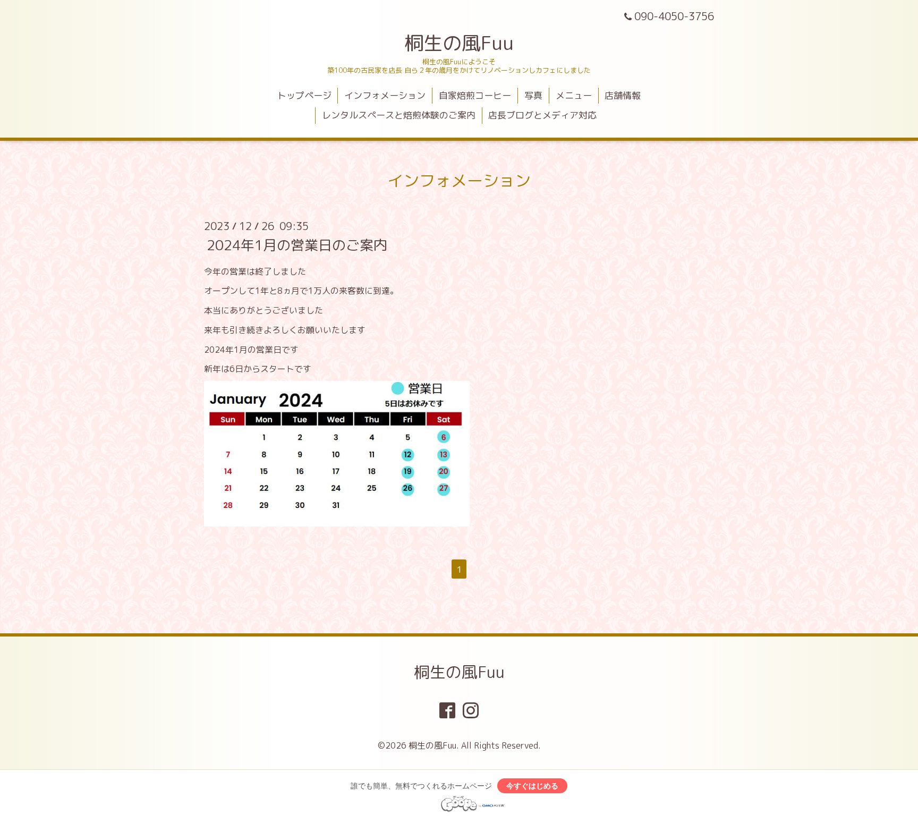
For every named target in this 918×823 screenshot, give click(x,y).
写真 (533, 95)
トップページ (304, 95)
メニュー (574, 95)
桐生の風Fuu (459, 42)
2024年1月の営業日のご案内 (297, 244)
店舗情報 (623, 95)
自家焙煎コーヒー (475, 95)
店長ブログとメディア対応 (542, 115)
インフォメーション (385, 95)
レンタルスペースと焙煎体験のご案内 (398, 115)
